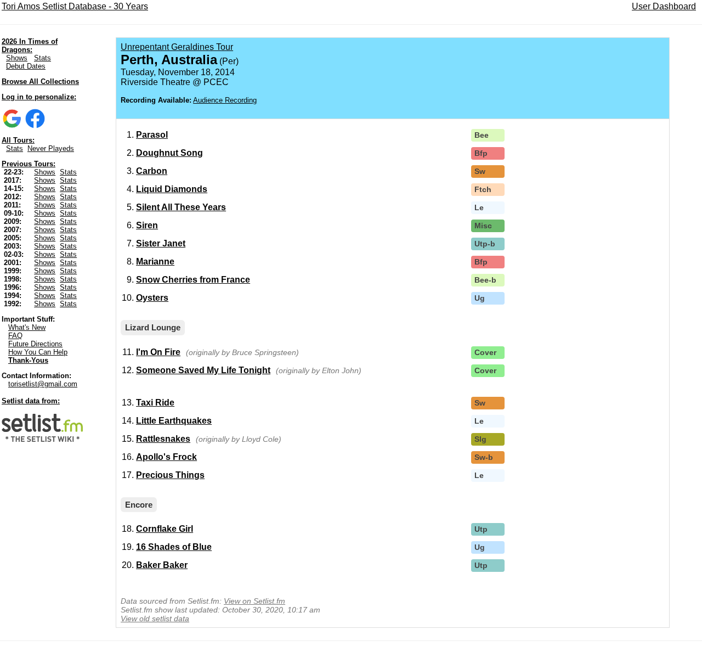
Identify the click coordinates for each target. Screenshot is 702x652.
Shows (16, 58)
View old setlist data (155, 618)
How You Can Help (37, 352)
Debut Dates (26, 66)
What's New (27, 327)
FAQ (15, 335)
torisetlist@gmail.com (42, 384)
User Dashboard (664, 6)
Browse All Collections (40, 81)
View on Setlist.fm (254, 601)
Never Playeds (50, 148)
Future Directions (35, 344)
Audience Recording (225, 100)
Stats (42, 58)
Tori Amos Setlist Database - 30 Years (75, 6)
